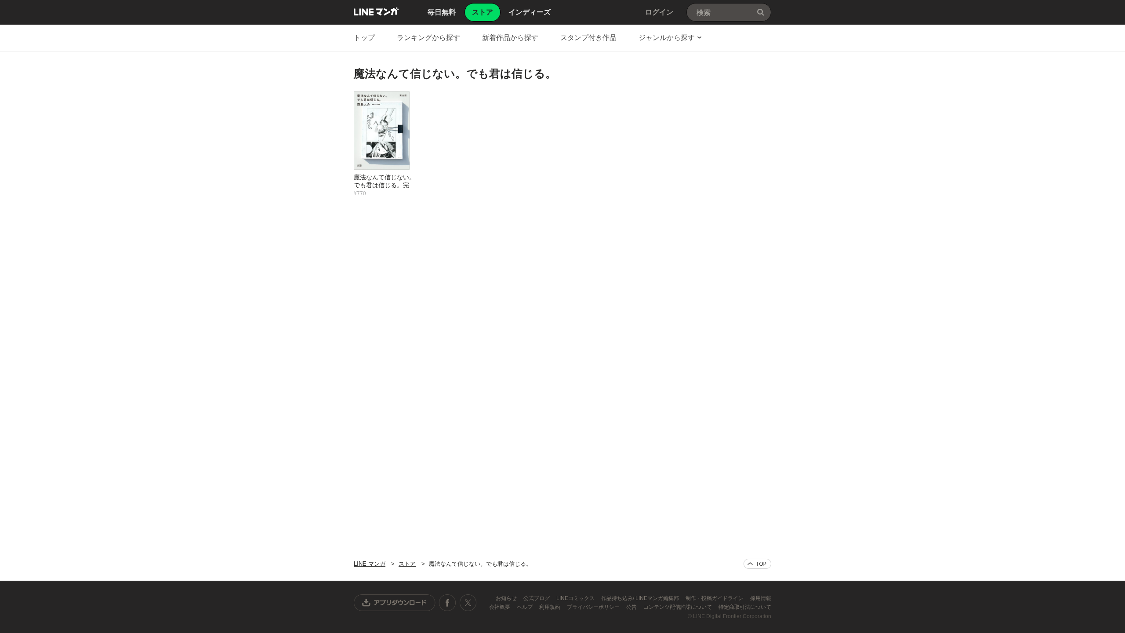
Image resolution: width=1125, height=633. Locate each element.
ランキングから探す (428, 37)
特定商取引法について (745, 607)
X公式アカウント (467, 602)
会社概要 (500, 607)
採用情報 (760, 598)
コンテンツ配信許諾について (678, 607)
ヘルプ (525, 607)
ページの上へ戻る (757, 564)
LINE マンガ (376, 11)
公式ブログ (537, 598)
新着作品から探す (510, 37)
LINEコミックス (576, 598)
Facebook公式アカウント (447, 602)
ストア (407, 563)
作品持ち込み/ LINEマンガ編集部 (640, 598)
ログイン (659, 12)
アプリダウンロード (394, 602)
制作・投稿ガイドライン (715, 598)
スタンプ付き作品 (588, 37)
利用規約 (550, 607)
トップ (364, 37)
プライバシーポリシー (594, 607)
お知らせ (507, 598)
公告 (632, 607)
